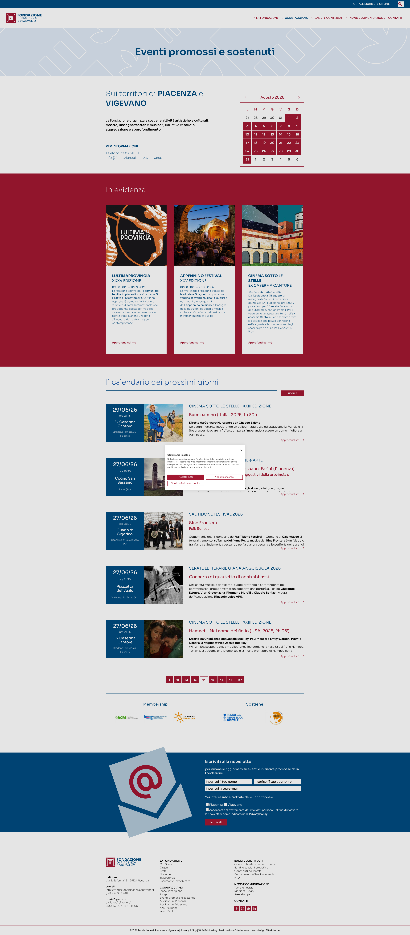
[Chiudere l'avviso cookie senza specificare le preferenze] (241, 450)
